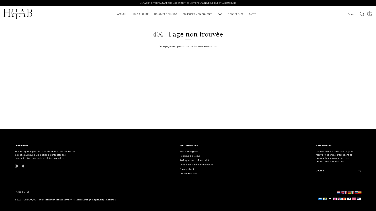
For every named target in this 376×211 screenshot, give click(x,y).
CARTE (252, 14)
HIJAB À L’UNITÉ (140, 14)
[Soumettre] (359, 170)
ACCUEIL (121, 14)
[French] (346, 192)
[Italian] (353, 192)
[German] (349, 192)
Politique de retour (190, 155)
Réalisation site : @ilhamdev (58, 200)
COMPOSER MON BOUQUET (197, 14)
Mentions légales (189, 151)
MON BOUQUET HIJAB (33, 200)
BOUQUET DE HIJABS (165, 14)
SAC (220, 14)
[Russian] (356, 192)
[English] (342, 192)
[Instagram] (16, 165)
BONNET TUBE (235, 14)
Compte (352, 14)
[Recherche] (362, 14)
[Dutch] (338, 192)
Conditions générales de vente (196, 164)
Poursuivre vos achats (206, 46)
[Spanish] (360, 192)
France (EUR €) (22, 192)
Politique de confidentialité (194, 160)
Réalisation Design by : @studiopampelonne (94, 200)
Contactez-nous (188, 173)
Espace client (187, 169)
